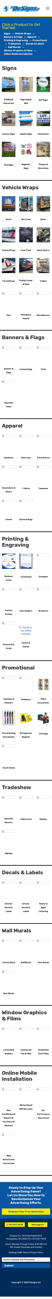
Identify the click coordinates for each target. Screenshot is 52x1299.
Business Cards (9, 578)
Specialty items (8, 405)
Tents (43, 369)
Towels (8, 519)
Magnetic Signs (26, 166)
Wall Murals (14, 47)
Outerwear (26, 458)
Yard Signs (9, 165)
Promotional (40, 40)
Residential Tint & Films (43, 1052)
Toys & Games (8, 768)
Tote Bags (43, 734)
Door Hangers (26, 611)
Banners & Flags (13, 37)
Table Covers (26, 819)
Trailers (43, 281)
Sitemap (13, 1252)
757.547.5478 (15, 1224)
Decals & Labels (35, 43)
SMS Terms (23, 1252)
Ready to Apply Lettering (43, 907)
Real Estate (43, 134)
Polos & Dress (43, 458)
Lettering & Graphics (8, 1052)
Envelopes (43, 577)
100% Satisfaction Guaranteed (9, 1159)
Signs (7, 33)
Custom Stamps (8, 612)
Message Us (38, 1224)
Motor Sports (43, 250)
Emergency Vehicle (26, 317)
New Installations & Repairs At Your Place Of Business (8, 1118)
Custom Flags (26, 369)
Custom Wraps (8, 250)
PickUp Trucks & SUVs (25, 282)
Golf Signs (43, 100)
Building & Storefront (8, 101)
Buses (43, 219)
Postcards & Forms (8, 646)
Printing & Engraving (16, 40)
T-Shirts (26, 488)
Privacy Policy (36, 1252)
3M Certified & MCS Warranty (25, 1107)
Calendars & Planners (8, 701)
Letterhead (26, 577)
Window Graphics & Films (18, 50)
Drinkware (26, 699)
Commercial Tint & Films (25, 1052)
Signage (8, 853)
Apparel (31, 37)
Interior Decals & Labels (26, 907)
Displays (43, 819)
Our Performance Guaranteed (43, 1114)
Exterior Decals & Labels (9, 907)
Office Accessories (43, 701)
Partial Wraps (8, 281)
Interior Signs (8, 134)
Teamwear (43, 488)
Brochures (43, 611)
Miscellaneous (43, 315)
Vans (8, 315)
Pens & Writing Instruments (8, 735)
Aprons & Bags (26, 519)
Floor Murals (43, 962)
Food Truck (26, 250)
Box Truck (26, 219)
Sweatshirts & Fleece (8, 490)
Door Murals (8, 993)
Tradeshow (14, 43)
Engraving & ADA (25, 101)
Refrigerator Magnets (26, 735)
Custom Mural (8, 962)
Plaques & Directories (43, 166)
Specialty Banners (8, 821)
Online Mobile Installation (18, 54)
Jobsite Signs (26, 134)
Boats (8, 219)
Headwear (8, 458)
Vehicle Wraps (23, 33)
